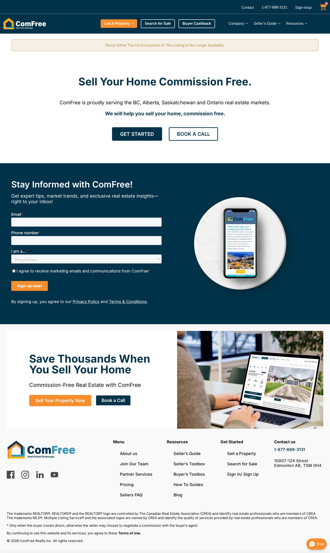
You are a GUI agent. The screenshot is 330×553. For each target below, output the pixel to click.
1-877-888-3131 (274, 7)
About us (128, 453)
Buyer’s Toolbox (189, 474)
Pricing (127, 484)
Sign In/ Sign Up (243, 474)
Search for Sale (242, 464)
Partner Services (136, 474)
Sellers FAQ (131, 495)
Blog (178, 495)
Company (236, 23)
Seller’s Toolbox (189, 464)
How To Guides (188, 484)
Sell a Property (241, 453)
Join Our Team (134, 464)
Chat (320, 544)
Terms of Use (129, 533)
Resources (295, 23)
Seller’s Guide (265, 23)
